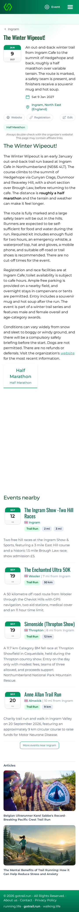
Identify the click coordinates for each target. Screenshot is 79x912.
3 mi (58, 528)
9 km (47, 706)
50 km (48, 582)
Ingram (37, 105)
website (68, 353)
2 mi (47, 528)
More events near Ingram (39, 745)
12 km (48, 636)
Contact (26, 900)
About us (10, 900)
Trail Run (32, 528)
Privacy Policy (46, 900)
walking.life (51, 906)
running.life (12, 906)
